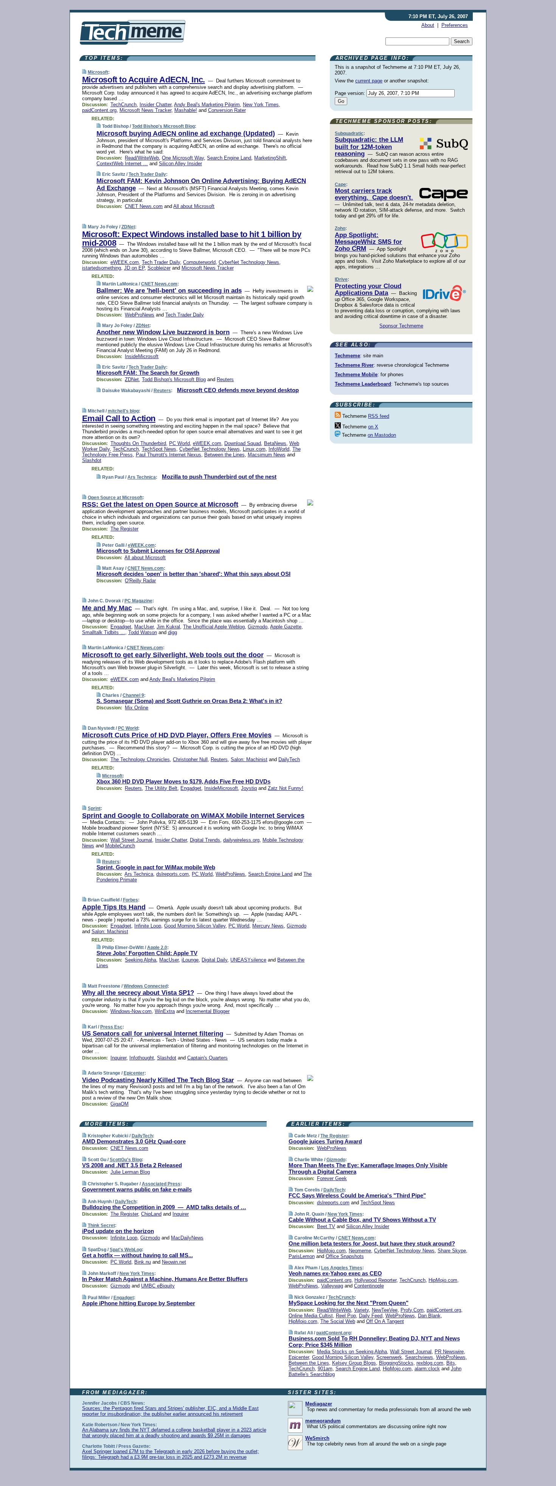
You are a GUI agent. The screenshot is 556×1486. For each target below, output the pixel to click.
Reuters (225, 379)
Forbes (130, 900)
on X (373, 427)
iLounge (190, 960)
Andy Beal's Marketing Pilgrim (207, 104)
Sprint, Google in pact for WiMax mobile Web (155, 867)
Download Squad (242, 443)
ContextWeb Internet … (122, 163)
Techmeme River (354, 365)
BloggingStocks (396, 1363)
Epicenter (134, 1073)
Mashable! (185, 110)
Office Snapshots (345, 1256)
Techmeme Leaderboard (363, 384)
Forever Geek (332, 1178)
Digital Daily (214, 960)
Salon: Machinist (249, 759)
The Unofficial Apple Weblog (214, 627)
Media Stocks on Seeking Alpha (352, 1351)
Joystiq (249, 788)
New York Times (261, 104)
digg (172, 632)
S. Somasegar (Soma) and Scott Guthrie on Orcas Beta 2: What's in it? (189, 701)
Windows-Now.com (131, 1011)
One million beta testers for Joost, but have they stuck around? (372, 1243)
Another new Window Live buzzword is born (163, 332)
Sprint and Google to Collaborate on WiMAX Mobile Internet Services (193, 815)
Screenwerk (389, 1357)
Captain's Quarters (207, 1058)
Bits (450, 1363)
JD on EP (134, 268)
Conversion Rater (227, 110)
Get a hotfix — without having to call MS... (137, 1255)
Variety (361, 1310)
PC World (179, 443)
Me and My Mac (107, 608)
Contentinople (369, 1286)
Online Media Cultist (311, 1315)
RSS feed (378, 416)
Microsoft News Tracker (145, 110)
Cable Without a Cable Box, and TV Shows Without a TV (362, 1219)
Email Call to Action (118, 418)
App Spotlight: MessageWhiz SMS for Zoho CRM (368, 242)
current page (368, 81)
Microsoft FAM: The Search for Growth (147, 372)
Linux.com (254, 449)
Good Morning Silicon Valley (194, 926)
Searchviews (419, 1357)
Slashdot (91, 460)
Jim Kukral (168, 627)
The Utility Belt (161, 788)
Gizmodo (257, 627)
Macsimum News (267, 455)
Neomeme (360, 1250)
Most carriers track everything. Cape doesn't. (374, 194)
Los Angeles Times (341, 1268)
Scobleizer (159, 268)
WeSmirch (317, 1438)
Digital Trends (205, 840)
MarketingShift (270, 158)
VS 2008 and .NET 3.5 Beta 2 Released (132, 1165)
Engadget (120, 627)
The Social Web (337, 1321)
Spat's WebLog (126, 1249)
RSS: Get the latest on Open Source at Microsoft (160, 504)
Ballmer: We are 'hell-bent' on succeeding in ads (169, 290)
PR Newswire (449, 1351)
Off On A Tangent (385, 1321)
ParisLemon (302, 1256)
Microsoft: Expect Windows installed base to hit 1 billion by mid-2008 (191, 239)
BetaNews (275, 443)
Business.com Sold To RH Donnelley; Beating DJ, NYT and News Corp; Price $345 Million (374, 1341)
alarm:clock (427, 1368)
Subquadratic (349, 133)
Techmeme (347, 355)
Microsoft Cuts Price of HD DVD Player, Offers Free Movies (177, 735)
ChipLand (151, 1214)
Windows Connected (146, 986)
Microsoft (98, 72)
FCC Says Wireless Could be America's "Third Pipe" (357, 1195)
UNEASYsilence (248, 960)
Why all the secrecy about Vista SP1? (138, 992)
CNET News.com (144, 206)
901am (325, 1368)
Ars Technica (141, 477)
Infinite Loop (147, 926)
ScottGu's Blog (126, 1159)
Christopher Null (190, 759)
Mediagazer (318, 1404)
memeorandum (323, 1421)
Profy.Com (412, 1310)
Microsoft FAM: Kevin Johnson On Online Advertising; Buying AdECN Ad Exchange (201, 184)
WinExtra (165, 1011)
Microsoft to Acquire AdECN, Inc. (143, 79)
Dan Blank (429, 1315)
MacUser (144, 627)
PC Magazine (138, 601)
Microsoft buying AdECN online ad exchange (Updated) (185, 133)
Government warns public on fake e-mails (137, 1189)
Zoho (340, 228)
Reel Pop (346, 1315)
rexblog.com (429, 1363)
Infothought (141, 1058)
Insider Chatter (155, 104)
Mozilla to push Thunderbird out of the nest (219, 476)
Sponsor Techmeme (401, 326)
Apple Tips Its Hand (114, 907)
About (427, 25)
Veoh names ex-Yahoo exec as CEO (335, 1273)
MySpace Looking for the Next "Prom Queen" (348, 1303)
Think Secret (101, 1225)
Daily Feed (370, 1315)
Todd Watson (142, 632)
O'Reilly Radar (140, 580)
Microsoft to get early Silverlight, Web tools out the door (173, 655)
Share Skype (452, 1250)
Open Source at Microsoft (115, 497)
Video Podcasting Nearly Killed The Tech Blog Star (158, 1080)
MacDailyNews (187, 1238)
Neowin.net (174, 1262)
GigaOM (119, 1104)
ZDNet (128, 227)
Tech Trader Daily (147, 174)
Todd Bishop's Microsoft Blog (163, 126)
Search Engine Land (229, 158)
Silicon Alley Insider (180, 163)
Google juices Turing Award (325, 1141)
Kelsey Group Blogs (354, 1363)
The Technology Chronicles (140, 759)
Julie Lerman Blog (130, 1172)
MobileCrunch (120, 845)
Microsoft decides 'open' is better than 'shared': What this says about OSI (193, 574)
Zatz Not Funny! (285, 788)
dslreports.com (172, 874)
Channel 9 (133, 695)
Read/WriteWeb (142, 158)
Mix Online (136, 707)
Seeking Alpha (140, 960)
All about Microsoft (193, 206)
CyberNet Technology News (249, 262)
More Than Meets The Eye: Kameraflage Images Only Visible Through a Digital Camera (368, 1168)
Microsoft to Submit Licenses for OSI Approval (158, 551)
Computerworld (199, 262)
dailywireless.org (241, 840)
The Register (124, 529)
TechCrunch (123, 104)
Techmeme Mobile (356, 374)
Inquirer (118, 1058)
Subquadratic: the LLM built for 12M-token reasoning (369, 146)
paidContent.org (99, 110)
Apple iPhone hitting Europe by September (138, 1303)
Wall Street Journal (131, 840)
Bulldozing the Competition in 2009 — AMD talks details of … (164, 1207)
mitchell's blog (123, 411)
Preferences (454, 25)
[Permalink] (84, 72)
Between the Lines (224, 455)
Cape (340, 184)
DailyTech (289, 759)
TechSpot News (159, 449)
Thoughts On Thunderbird (138, 443)
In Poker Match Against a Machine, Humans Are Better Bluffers (165, 1279)
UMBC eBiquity (158, 1286)
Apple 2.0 (157, 947)
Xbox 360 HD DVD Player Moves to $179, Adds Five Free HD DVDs (183, 781)
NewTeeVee (385, 1310)
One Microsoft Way (183, 158)
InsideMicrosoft (141, 356)
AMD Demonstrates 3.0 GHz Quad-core (134, 1141)
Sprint (94, 808)
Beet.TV (326, 1226)
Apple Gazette (285, 627)
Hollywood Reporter (375, 1280)
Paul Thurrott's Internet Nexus (168, 455)
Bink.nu (142, 1262)
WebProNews (139, 315)
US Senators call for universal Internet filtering (152, 1033)
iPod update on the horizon (118, 1231)
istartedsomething (101, 268)
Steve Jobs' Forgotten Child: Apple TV (146, 953)
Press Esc (111, 1027)
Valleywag (332, 1286)
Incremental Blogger (208, 1011)
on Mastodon (382, 435)
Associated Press (161, 1184)
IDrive (341, 279)
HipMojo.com (331, 1250)
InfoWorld (279, 449)
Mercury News (268, 926)
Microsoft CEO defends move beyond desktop (238, 390)
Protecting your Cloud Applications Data (368, 289)
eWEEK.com (124, 262)
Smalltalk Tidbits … (103, 632)
